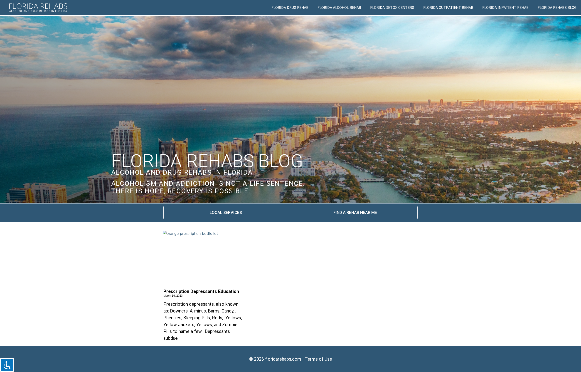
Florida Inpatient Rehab (505, 7)
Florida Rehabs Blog (557, 7)
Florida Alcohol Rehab (339, 7)
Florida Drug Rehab (289, 7)
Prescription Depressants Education (201, 291)
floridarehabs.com (283, 359)
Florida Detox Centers (392, 7)
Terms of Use (318, 359)
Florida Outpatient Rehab (448, 7)
